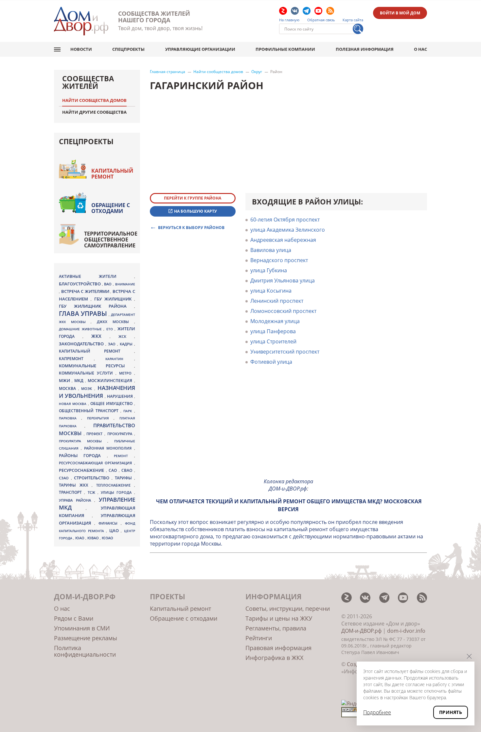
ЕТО (110, 329)
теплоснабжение (115, 485)
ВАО (108, 283)
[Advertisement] (288, 426)
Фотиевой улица (271, 361)
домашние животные (81, 329)
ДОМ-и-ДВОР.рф (361, 630)
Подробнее (377, 712)
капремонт (76, 358)
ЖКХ (100, 336)
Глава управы (84, 313)
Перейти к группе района (192, 198)
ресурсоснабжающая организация (96, 463)
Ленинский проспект (276, 300)
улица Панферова (273, 331)
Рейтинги (258, 638)
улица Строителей (273, 341)
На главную (289, 20)
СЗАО (65, 478)
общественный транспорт (89, 410)
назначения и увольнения (97, 391)
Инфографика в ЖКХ (274, 658)
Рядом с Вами (73, 618)
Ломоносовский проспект (283, 311)
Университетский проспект (284, 351)
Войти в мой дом (400, 13)
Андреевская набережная (283, 239)
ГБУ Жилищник (114, 299)
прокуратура (120, 434)
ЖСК (126, 336)
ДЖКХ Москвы (115, 321)
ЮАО (80, 538)
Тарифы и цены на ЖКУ (278, 618)
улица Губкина (268, 270)
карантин (119, 358)
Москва (68, 388)
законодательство (82, 344)
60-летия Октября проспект (285, 219)
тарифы (124, 478)
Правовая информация (278, 648)
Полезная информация (365, 49)
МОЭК (87, 388)
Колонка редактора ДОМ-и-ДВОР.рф (288, 485)
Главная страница (167, 72)
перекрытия (100, 418)
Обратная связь (321, 20)
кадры (127, 343)
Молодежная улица (275, 321)
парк (128, 411)
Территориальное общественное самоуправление (110, 239)
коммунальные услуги (87, 373)
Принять (450, 712)
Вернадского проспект (279, 260)
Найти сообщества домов (218, 72)
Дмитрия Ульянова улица (282, 280)
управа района (76, 500)
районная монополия (109, 448)
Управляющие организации (200, 49)
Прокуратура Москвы (83, 441)
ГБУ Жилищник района (96, 306)
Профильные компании (285, 49)
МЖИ (65, 380)
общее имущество (112, 403)
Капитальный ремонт (112, 174)
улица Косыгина (271, 290)
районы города (83, 455)
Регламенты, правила (275, 628)
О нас (420, 49)
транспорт (71, 492)
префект (95, 433)
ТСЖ (93, 492)
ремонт (124, 455)
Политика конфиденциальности (85, 651)
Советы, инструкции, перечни (287, 608)
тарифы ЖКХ (75, 485)
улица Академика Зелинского (287, 229)
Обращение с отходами (110, 208)
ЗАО (112, 343)
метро (126, 373)
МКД (79, 380)
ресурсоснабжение (82, 470)
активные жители (96, 276)
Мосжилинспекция (111, 380)
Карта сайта (353, 20)
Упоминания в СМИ (82, 628)
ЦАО (115, 530)
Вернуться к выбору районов (191, 227)
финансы (109, 523)
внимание (125, 284)
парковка (70, 418)
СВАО (127, 470)
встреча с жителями (86, 291)
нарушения (120, 396)
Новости (81, 49)
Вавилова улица (270, 250)
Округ (256, 72)
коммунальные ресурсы (96, 366)
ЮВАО (93, 537)
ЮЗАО (107, 538)
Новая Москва (73, 403)
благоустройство (80, 284)
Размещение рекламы (85, 638)
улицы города (117, 492)
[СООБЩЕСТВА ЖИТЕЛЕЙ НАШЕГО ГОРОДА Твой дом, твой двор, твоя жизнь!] (81, 21)
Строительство (93, 478)
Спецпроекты (128, 49)
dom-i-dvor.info (406, 630)
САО (114, 470)
